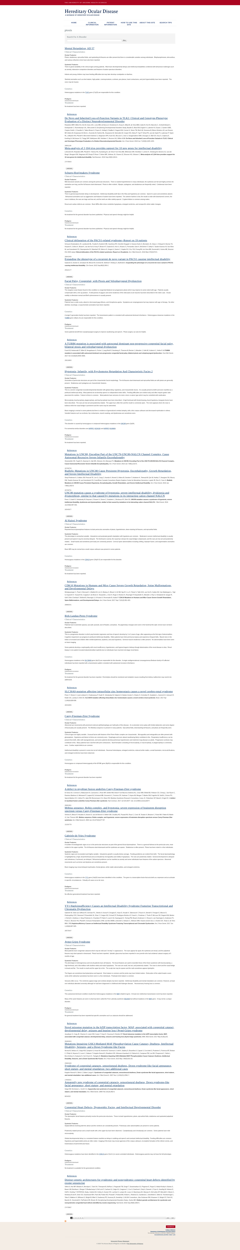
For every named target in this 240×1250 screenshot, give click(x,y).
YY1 (86, 877)
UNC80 (123, 423)
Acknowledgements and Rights (161, 1234)
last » (173, 1218)
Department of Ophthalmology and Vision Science (162, 1231)
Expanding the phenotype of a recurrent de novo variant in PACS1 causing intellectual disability (117, 259)
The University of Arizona (135, 1243)
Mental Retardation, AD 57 (79, 48)
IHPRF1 (91, 428)
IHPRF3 (106, 428)
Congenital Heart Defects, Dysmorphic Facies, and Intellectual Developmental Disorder (113, 1107)
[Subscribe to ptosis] (65, 1221)
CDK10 (87, 559)
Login (174, 1234)
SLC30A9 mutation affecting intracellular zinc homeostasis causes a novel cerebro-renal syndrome (119, 691)
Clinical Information (92, 24)
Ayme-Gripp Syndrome (77, 941)
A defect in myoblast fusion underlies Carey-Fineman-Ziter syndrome (103, 789)
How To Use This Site (129, 24)
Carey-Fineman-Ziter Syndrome (82, 716)
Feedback (170, 1226)
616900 (112, 428)
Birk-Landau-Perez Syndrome (81, 615)
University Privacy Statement (120, 1241)
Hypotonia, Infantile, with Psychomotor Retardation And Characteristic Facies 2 (109, 371)
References (72, 114)
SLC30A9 (88, 660)
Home (74, 23)
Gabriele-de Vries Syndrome (80, 835)
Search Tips (166, 23)
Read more (70, 168)
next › (168, 1218)
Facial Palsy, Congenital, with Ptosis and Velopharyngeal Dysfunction (103, 281)
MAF (118, 994)
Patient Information (110, 24)
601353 (127, 999)
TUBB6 (67, 318)
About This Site (147, 23)
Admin (170, 1234)
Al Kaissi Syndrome (76, 520)
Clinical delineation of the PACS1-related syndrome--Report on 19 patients (106, 240)
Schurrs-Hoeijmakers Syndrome (82, 172)
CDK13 (101, 1154)
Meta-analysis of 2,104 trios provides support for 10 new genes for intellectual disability (113, 148)
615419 (97, 428)
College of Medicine (170, 1229)
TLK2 (87, 92)
